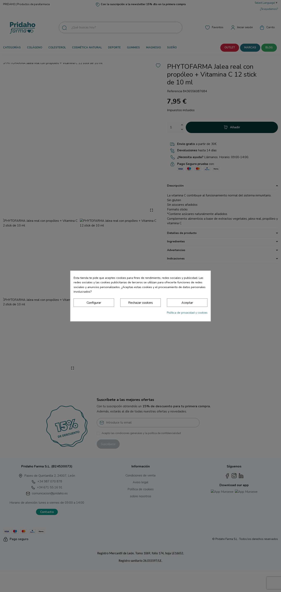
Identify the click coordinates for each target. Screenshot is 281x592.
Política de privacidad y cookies (187, 313)
